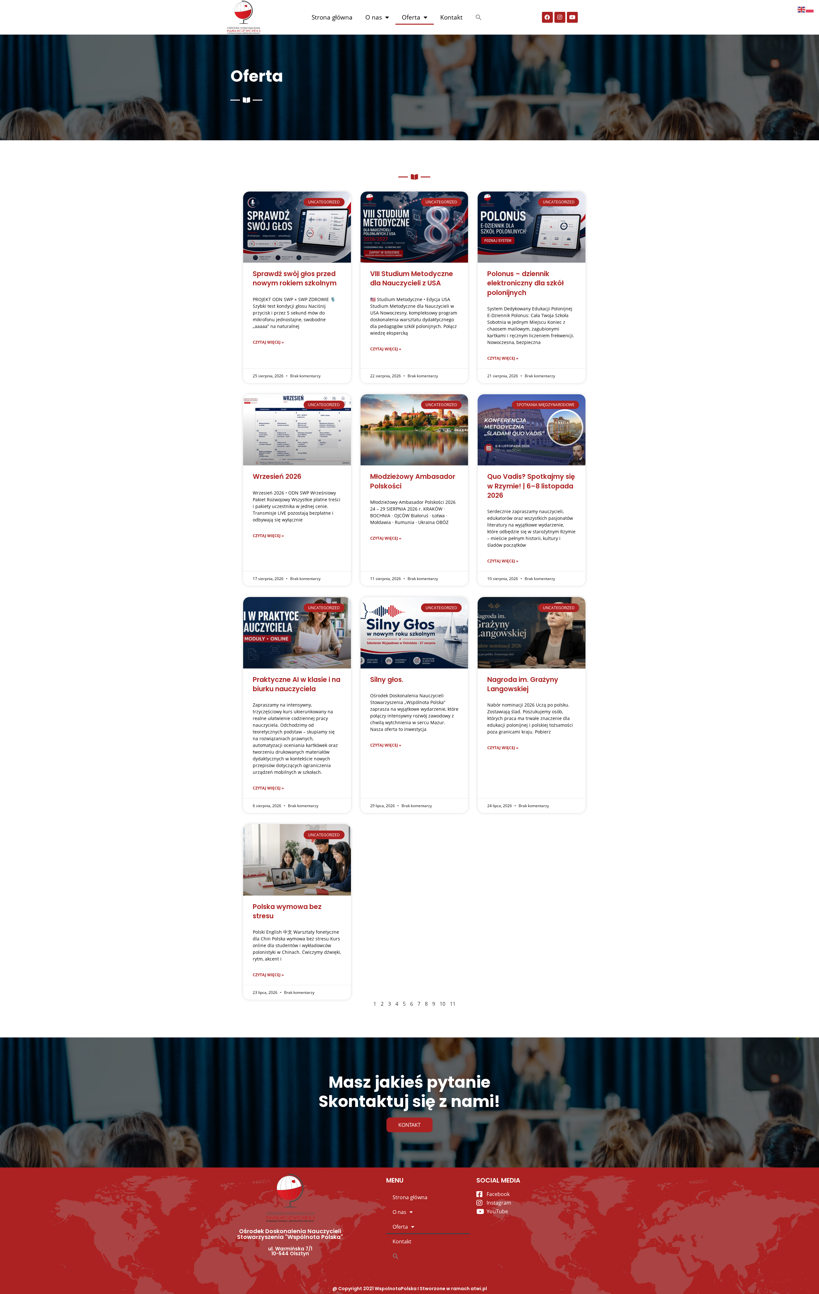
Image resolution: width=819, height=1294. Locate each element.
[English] (802, 8)
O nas (373, 17)
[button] (478, 17)
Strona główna (332, 17)
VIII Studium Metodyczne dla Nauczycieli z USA (411, 278)
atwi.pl (479, 1288)
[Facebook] (547, 17)
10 (442, 1003)
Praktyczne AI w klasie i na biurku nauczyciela (296, 684)
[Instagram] (559, 17)
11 (453, 1003)
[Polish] (810, 8)
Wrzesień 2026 (277, 476)
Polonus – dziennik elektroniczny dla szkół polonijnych (525, 283)
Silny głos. (386, 679)
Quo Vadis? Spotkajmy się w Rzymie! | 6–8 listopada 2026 (531, 486)
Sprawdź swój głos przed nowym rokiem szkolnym (295, 278)
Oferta (411, 17)
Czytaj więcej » (268, 342)
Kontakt (451, 17)
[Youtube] (572, 17)
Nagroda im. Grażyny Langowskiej (522, 684)
